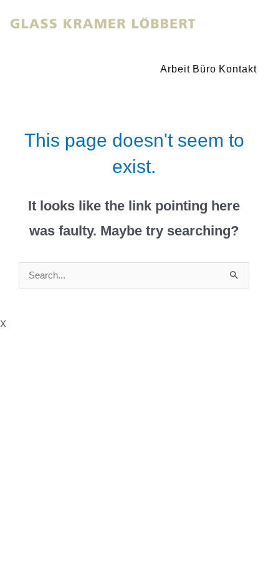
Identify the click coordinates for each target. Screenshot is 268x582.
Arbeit (175, 69)
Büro (204, 69)
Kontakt (238, 69)
